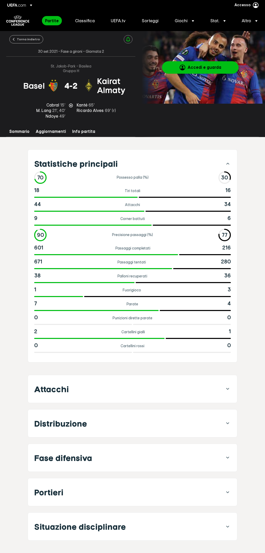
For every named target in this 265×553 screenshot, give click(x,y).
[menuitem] (53, 21)
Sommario (19, 131)
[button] (184, 21)
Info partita (83, 131)
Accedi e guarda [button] (204, 67)
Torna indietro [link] (28, 39)
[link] (52, 21)
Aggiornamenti (51, 131)
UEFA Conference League (17, 21)
